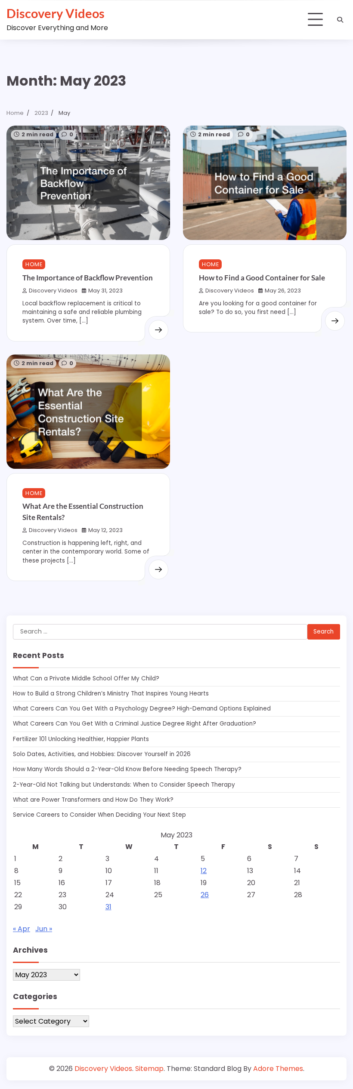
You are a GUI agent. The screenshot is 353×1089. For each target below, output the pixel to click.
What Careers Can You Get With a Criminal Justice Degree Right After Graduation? (134, 724)
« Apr (21, 929)
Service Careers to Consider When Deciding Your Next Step (99, 815)
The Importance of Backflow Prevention (87, 277)
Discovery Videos (55, 13)
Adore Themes (278, 1069)
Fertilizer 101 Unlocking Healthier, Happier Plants (81, 739)
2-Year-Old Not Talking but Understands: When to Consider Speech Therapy (124, 785)
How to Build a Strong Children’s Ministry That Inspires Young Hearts (111, 693)
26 (205, 895)
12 (204, 871)
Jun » (43, 929)
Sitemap (149, 1069)
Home (33, 264)
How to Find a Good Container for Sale (262, 277)
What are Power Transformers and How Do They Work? (93, 800)
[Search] (340, 19)
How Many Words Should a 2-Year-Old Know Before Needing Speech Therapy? (127, 769)
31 (108, 907)
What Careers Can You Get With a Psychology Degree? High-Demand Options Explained (142, 708)
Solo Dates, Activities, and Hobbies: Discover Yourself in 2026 (102, 754)
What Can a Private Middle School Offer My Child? (86, 678)
